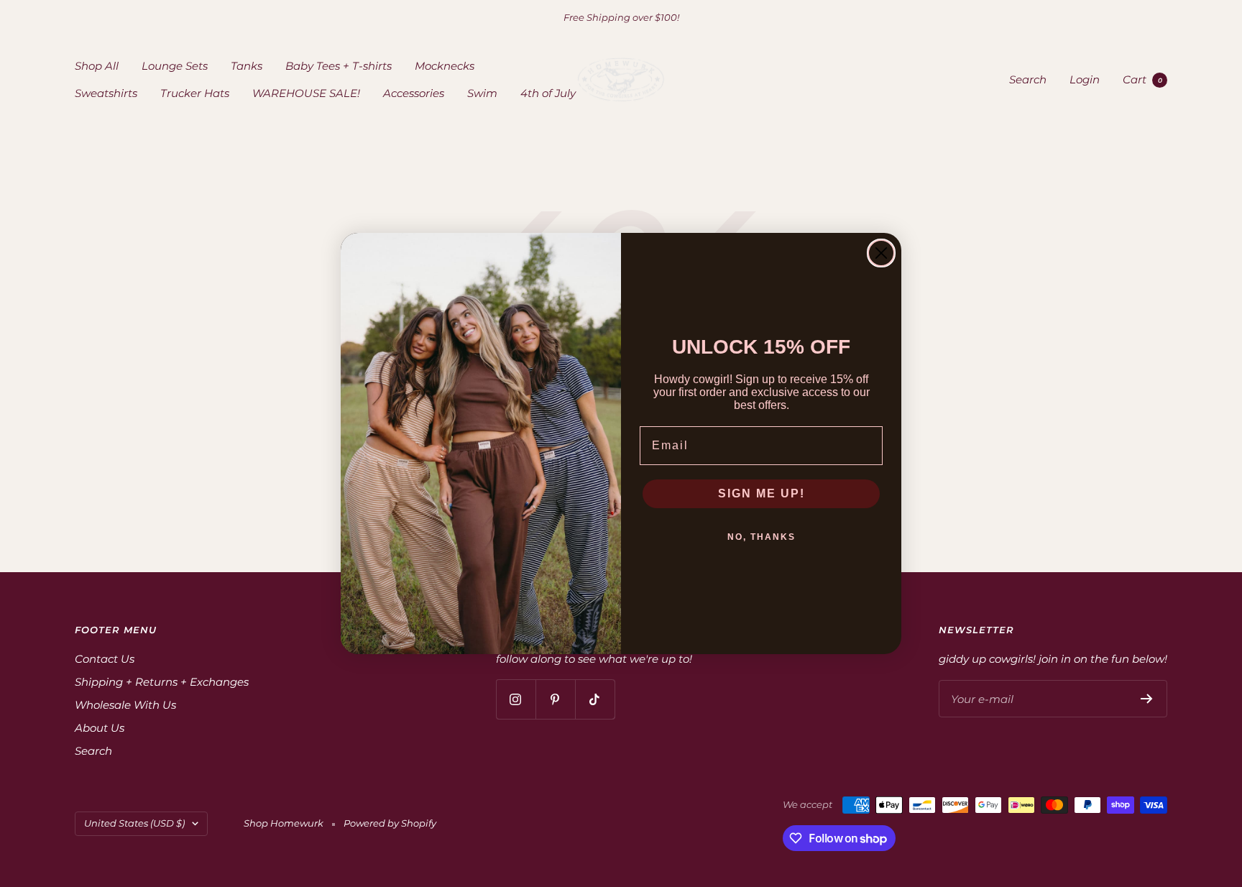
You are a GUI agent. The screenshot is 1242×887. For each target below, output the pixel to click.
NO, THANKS (761, 537)
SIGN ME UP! (761, 493)
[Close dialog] (881, 253)
